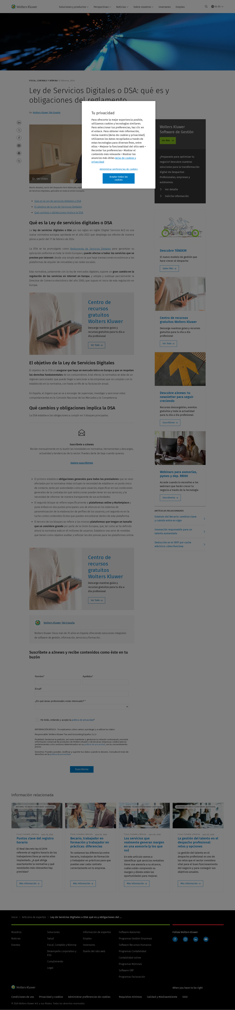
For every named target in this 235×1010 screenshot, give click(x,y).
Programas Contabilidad (132, 951)
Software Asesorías (129, 932)
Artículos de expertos (34, 917)
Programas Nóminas (130, 964)
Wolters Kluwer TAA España (46, 112)
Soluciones (53, 932)
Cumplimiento (55, 961)
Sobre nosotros (142, 6)
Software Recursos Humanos (135, 944)
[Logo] (26, 6)
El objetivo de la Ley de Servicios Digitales (58, 206)
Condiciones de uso (22, 996)
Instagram (185, 939)
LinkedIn (195, 939)
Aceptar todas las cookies (119, 178)
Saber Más (168, 268)
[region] (118, 145)
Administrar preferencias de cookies (119, 169)
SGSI (185, 996)
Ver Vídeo (42, 178)
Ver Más (166, 140)
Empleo (180, 6)
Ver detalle (171, 189)
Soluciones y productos (72, 6)
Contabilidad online (130, 957)
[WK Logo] (23, 987)
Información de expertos (97, 932)
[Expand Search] (206, 6)
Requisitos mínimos (130, 996)
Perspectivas (101, 6)
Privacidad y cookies (51, 996)
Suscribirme (169, 422)
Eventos (15, 944)
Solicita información (177, 196)
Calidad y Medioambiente (162, 996)
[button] (19, 122)
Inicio (14, 917)
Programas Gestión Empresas (135, 938)
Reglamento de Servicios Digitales (90, 248)
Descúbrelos (169, 497)
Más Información (27, 883)
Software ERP (126, 970)
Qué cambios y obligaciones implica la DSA (58, 212)
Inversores (165, 6)
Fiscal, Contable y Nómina (61, 944)
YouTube (205, 939)
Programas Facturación (132, 976)
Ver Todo (95, 345)
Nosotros (16, 932)
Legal (50, 967)
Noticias (121, 6)
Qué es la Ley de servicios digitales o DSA (57, 201)
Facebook (175, 939)
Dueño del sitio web (94, 951)
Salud (50, 938)
